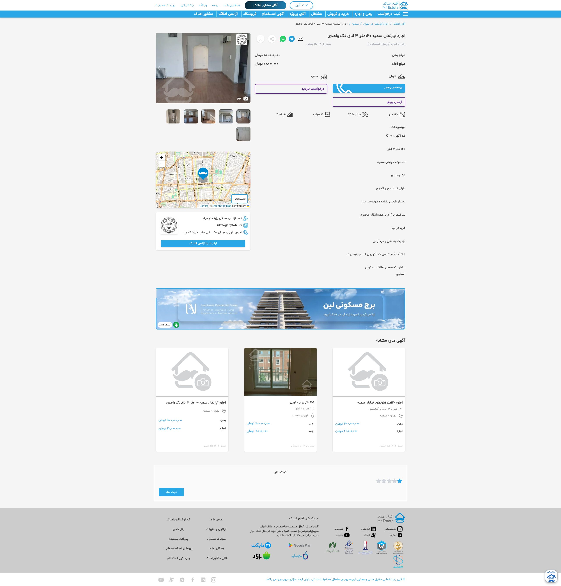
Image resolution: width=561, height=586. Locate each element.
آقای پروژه (298, 14)
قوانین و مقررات (216, 529)
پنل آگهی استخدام (178, 558)
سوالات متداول (216, 539)
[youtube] (161, 579)
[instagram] (213, 579)
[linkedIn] (203, 579)
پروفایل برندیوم (178, 539)
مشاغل (316, 14)
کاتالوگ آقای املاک (178, 520)
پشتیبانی (187, 5)
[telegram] (182, 579)
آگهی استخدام (273, 14)
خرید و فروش (338, 14)
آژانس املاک (228, 14)
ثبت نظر (171, 492)
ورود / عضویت (165, 5)
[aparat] (171, 579)
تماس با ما (216, 520)
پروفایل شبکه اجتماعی (178, 549)
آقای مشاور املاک (265, 5)
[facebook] (192, 579)
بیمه (215, 5)
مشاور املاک (203, 14)
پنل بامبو (178, 529)
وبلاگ (203, 5)
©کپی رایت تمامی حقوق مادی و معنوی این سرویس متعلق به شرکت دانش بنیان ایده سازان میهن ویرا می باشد (335, 579)
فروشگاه (249, 14)
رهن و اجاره (363, 14)
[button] (203, 175)
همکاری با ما (232, 5)
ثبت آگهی (301, 5)
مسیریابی (240, 199)
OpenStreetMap (222, 205)
